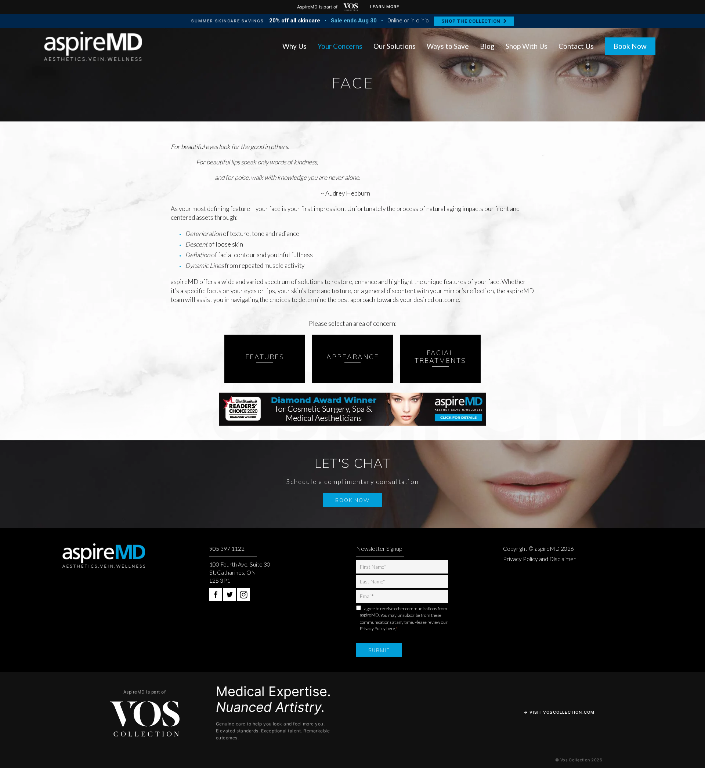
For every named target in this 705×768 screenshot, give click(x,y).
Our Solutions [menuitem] (394, 46)
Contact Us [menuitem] (576, 46)
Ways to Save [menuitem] (448, 46)
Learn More (385, 6)
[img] (350, 7)
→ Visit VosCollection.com (559, 712)
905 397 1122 (227, 548)
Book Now (630, 46)
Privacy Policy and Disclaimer (539, 559)
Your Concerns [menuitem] (340, 46)
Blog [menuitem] (487, 46)
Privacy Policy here (377, 628)
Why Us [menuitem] (294, 46)
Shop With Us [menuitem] (526, 46)
